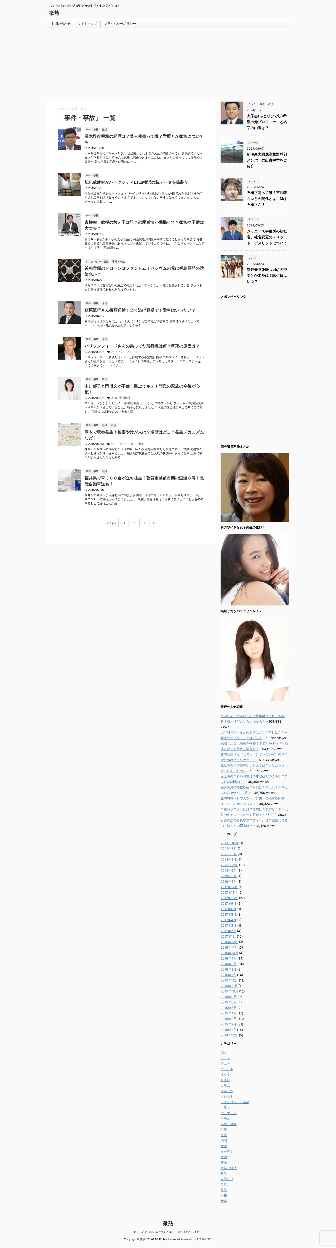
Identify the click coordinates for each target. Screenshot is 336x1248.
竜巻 (141, 444)
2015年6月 (229, 1002)
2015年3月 (229, 1019)
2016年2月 (228, 969)
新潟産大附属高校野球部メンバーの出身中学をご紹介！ (267, 160)
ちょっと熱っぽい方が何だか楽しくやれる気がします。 (168, 1232)
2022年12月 (229, 865)
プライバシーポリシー (120, 23)
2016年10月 (229, 953)
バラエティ (229, 1113)
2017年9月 (228, 903)
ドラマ (225, 1107)
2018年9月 (229, 881)
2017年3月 (228, 925)
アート (225, 1058)
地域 (224, 1140)
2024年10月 (229, 843)
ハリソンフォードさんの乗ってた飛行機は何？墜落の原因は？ (142, 346)
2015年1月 (228, 1030)
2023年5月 (229, 854)
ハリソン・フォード (124, 352)
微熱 (54, 13)
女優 (224, 1146)
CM (223, 1052)
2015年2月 (228, 1024)
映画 (224, 1162)
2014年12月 (229, 1035)
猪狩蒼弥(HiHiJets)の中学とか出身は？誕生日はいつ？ (267, 275)
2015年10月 (229, 991)
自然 (224, 1184)
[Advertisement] (168, 63)
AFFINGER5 (204, 1239)
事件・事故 (229, 1124)
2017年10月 (229, 898)
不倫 (114, 398)
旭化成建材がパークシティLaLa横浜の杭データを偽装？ (136, 182)
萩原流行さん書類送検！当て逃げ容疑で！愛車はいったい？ (140, 310)
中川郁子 (125, 398)
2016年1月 (228, 975)
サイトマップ (87, 23)
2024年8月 (229, 848)
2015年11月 (229, 986)
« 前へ (112, 523)
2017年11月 (229, 892)
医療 (224, 1135)
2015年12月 (229, 980)
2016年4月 (229, 958)
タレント (227, 1096)
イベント (227, 1069)
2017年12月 (229, 887)
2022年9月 (229, 870)
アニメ (225, 1063)
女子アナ (227, 1151)
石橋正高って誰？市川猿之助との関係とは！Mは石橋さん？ (267, 198)
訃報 (224, 1195)
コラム (225, 1085)
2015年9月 (229, 997)
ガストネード (120, 444)
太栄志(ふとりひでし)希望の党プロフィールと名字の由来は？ (267, 121)
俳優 (224, 1129)
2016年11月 (229, 947)
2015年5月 (229, 1008)
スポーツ (227, 1091)
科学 (224, 1173)
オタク (225, 1074)
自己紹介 (227, 1179)
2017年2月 (228, 931)
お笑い (225, 1080)
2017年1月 (228, 936)
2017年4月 (228, 920)
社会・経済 (229, 1168)
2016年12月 (229, 942)
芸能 (224, 1190)
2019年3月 (229, 876)
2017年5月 (228, 914)
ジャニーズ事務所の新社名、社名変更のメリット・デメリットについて (267, 237)
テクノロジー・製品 (235, 1102)
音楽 (224, 1201)
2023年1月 (228, 859)
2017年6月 (228, 909)
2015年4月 (229, 1013)
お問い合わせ (61, 23)
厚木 (133, 444)
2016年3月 (229, 964)
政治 (224, 1157)
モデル (225, 1118)
